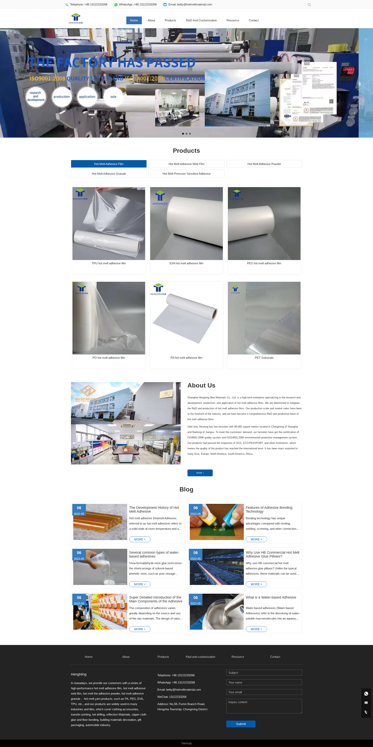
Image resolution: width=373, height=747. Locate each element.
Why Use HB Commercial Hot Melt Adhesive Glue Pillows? (272, 554)
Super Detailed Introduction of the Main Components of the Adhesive (155, 599)
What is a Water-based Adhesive (271, 597)
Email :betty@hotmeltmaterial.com (189, 4)
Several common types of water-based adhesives (154, 554)
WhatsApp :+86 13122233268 (137, 4)
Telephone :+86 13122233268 (88, 4)
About (151, 20)
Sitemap (186, 743)
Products (170, 20)
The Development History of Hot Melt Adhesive (154, 509)
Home (134, 20)
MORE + (200, 473)
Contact (254, 20)
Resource (233, 20)
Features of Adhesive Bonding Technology (269, 509)
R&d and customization (201, 20)
